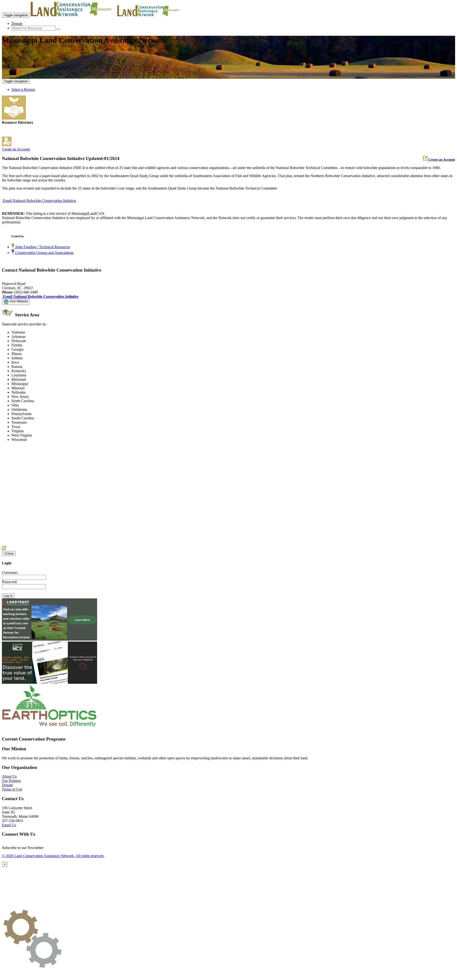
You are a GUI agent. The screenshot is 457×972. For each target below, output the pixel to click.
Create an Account (16, 149)
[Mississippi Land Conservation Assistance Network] (73, 15)
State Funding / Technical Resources (42, 247)
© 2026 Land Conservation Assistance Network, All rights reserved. (53, 856)
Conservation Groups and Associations (44, 253)
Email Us (9, 825)
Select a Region (23, 89)
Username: (10, 573)
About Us (9, 776)
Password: (9, 582)
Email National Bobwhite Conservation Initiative (39, 201)
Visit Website (18, 301)
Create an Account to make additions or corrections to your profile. (52, 543)
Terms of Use (12, 789)
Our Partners (11, 781)
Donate (16, 23)
